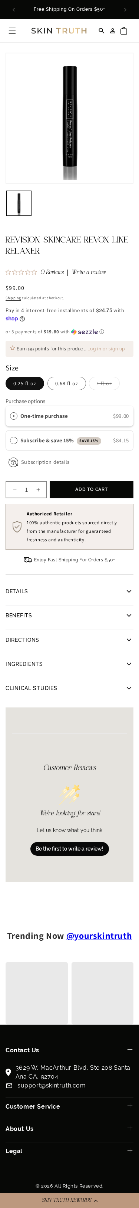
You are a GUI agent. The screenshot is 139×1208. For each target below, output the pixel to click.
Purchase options (25, 401)
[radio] (13, 416)
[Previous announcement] (14, 9)
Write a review (89, 273)
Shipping (13, 298)
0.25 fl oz (24, 383)
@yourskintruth (99, 935)
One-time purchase (44, 415)
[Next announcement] (125, 9)
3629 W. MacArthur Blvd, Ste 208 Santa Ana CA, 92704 (73, 1072)
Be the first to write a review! (69, 849)
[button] (69, 1200)
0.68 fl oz (66, 383)
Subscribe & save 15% (59, 440)
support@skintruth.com (51, 1085)
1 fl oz (108, 385)
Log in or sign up (106, 348)
